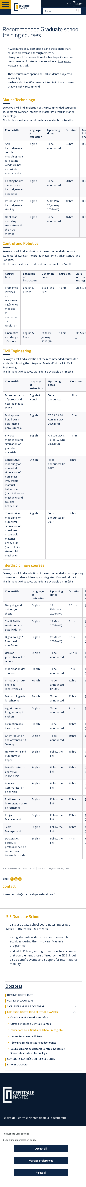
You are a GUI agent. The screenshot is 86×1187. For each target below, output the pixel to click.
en (68, 3)
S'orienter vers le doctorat (25, 1006)
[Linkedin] (19, 879)
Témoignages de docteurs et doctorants (33, 1042)
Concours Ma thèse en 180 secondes (31, 1059)
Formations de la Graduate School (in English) (36, 1030)
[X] (15, 878)
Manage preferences (41, 1160)
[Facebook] (12, 879)
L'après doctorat (18, 1064)
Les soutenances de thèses (26, 1036)
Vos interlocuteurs (20, 1000)
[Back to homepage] (26, 7)
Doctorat (13, 985)
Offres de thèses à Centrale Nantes (30, 1024)
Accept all (41, 1148)
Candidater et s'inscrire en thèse (29, 1017)
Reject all (41, 1172)
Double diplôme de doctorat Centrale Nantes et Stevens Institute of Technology (37, 1051)
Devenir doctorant (20, 995)
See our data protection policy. (21, 1139)
